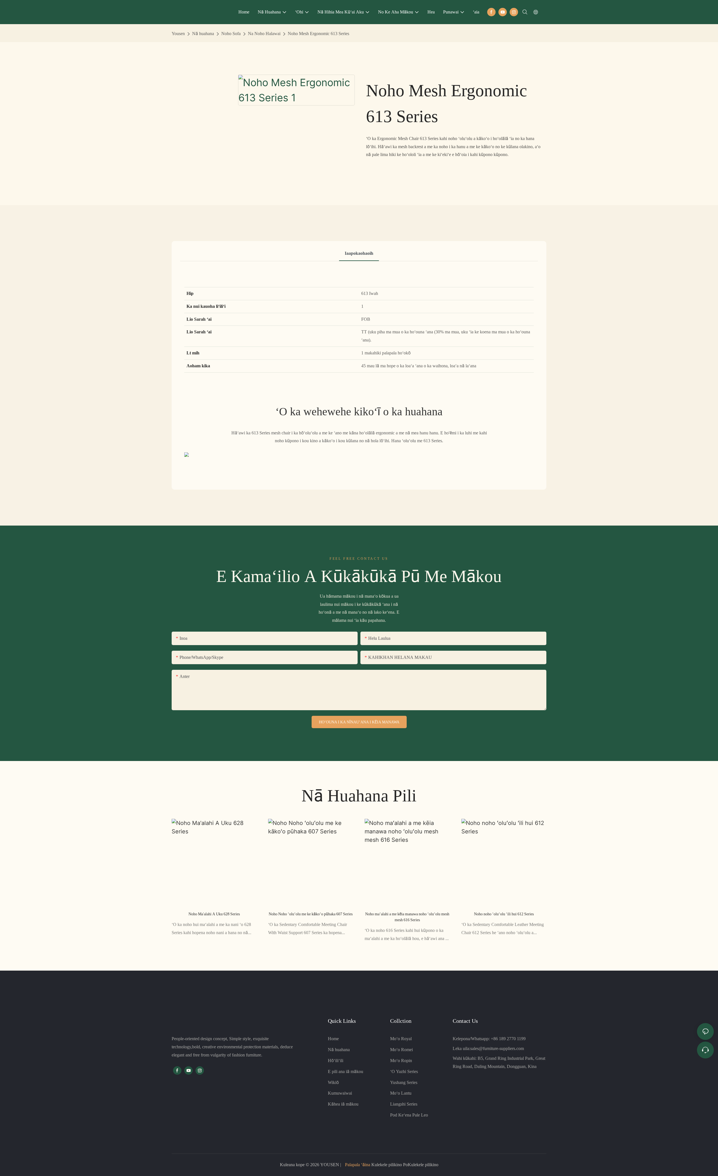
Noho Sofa (231, 33)
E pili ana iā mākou (345, 1071)
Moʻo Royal (401, 1038)
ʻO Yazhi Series (404, 1071)
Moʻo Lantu (400, 1093)
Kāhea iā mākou (343, 1104)
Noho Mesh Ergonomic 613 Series (318, 33)
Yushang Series (403, 1082)
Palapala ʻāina (357, 1164)
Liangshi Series (403, 1104)
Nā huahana (203, 33)
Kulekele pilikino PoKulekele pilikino (404, 1164)
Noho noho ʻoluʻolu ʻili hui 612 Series (504, 914)
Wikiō (333, 1082)
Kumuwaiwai (340, 1093)
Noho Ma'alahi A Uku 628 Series (214, 914)
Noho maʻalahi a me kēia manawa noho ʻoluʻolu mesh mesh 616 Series (407, 917)
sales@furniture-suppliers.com (497, 1048)
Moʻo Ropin (401, 1060)
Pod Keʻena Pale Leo (409, 1115)
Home (333, 1038)
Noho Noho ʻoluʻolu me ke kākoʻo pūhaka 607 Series (311, 914)
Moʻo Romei (401, 1049)
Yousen (178, 33)
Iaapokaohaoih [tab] (359, 253)
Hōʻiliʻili (335, 1060)
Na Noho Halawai (264, 33)
